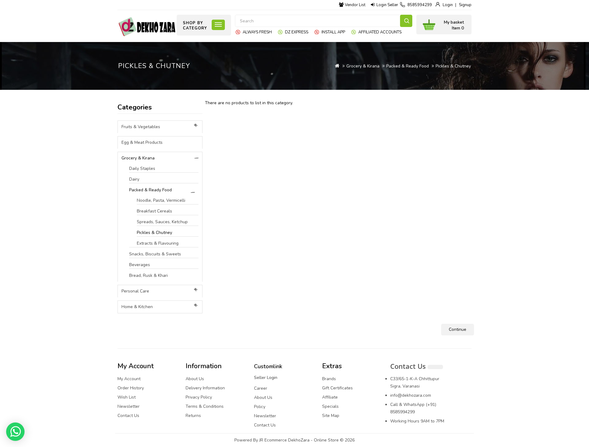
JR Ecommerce (273, 440)
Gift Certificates (337, 388)
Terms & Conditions (205, 406)
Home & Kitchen (137, 307)
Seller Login (265, 377)
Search (406, 21)
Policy (259, 407)
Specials (330, 406)
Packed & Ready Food (407, 66)
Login (448, 5)
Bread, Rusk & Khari (148, 275)
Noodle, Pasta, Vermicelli (161, 200)
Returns (193, 415)
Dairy (134, 179)
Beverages (139, 265)
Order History (130, 388)
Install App (333, 32)
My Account (129, 379)
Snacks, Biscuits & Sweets (155, 254)
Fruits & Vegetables (140, 127)
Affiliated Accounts (380, 32)
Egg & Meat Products (142, 142)
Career (260, 388)
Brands (329, 379)
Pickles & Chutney (453, 66)
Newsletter (128, 406)
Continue (457, 329)
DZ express (296, 32)
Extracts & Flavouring (158, 243)
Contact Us (128, 415)
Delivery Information (205, 388)
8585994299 (419, 5)
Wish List (126, 397)
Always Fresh (257, 32)
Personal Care (135, 291)
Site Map (330, 415)
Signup (465, 5)
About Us (195, 379)
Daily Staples (142, 168)
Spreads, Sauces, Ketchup (162, 222)
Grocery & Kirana (362, 66)
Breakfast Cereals (154, 211)
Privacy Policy (199, 397)
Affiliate (330, 397)
